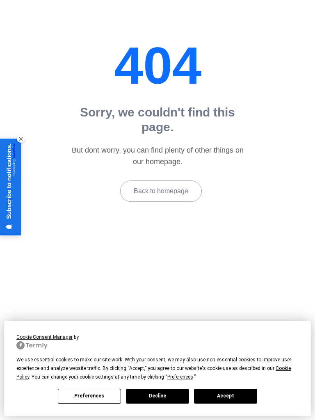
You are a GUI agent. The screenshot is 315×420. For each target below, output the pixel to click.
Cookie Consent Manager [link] (44, 337)
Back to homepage (161, 190)
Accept (225, 396)
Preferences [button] (180, 377)
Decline (157, 396)
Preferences (89, 396)
